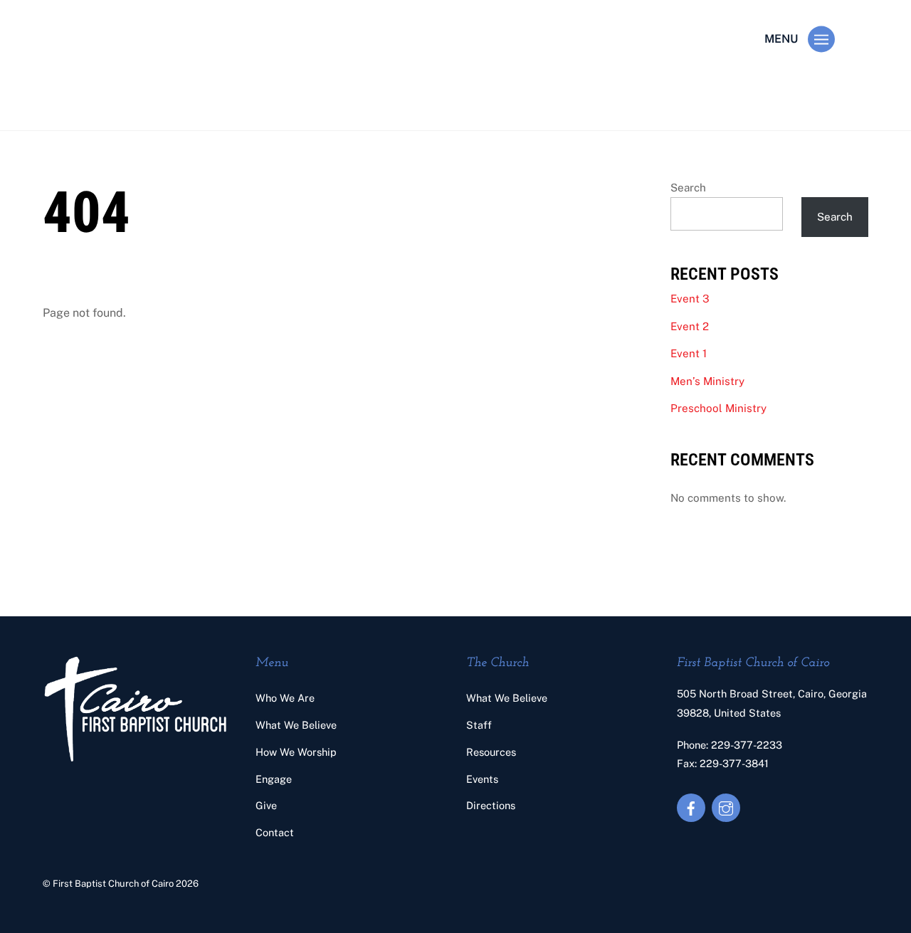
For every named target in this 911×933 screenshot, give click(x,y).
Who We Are (285, 698)
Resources (491, 752)
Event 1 (688, 353)
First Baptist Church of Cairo (113, 883)
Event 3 (690, 298)
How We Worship (296, 752)
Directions (490, 805)
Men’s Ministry (707, 381)
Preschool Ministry (718, 408)
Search (688, 187)
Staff (479, 725)
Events (482, 779)
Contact (275, 832)
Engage (274, 779)
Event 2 (689, 326)
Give (266, 805)
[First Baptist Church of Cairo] (126, 96)
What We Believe (296, 725)
